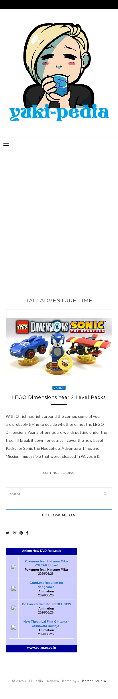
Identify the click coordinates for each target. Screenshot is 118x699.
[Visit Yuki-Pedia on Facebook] (27, 532)
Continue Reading (59, 472)
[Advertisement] (59, 215)
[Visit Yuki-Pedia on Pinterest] (21, 532)
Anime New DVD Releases (41, 550)
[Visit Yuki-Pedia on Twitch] (15, 532)
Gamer (59, 387)
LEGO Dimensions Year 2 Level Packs (59, 397)
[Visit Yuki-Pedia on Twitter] (7, 532)
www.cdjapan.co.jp (41, 647)
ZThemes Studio (92, 681)
